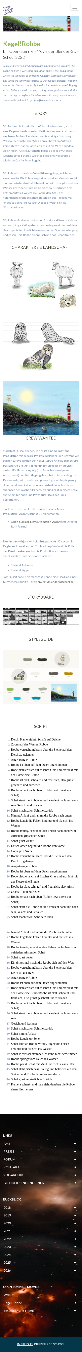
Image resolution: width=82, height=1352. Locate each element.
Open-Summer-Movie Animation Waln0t (36, 521)
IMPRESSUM (25, 1344)
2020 (7, 1223)
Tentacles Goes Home (19, 1310)
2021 (7, 1231)
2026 (7, 1270)
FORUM (10, 1159)
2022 (7, 1239)
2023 (7, 1246)
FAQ (7, 1143)
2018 (7, 1207)
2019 (7, 1215)
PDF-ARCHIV (13, 1175)
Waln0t (9, 1295)
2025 (7, 1262)
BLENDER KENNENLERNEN (24, 1183)
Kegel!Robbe (13, 1303)
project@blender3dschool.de (56, 581)
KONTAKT (12, 1167)
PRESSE (9, 1151)
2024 (7, 1254)
